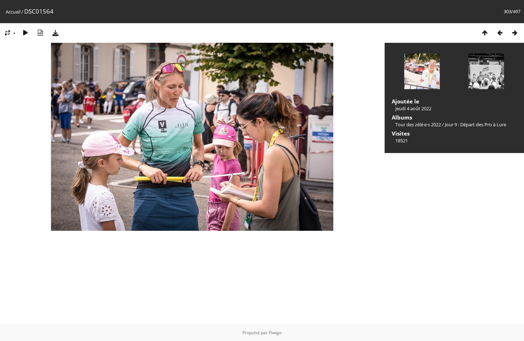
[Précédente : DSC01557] (499, 33)
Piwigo (275, 333)
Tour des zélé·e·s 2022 (418, 124)
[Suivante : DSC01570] (514, 33)
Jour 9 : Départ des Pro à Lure (475, 124)
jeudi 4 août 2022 (413, 108)
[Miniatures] (484, 33)
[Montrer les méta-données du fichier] (40, 33)
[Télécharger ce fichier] (55, 33)
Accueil (13, 12)
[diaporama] (25, 33)
